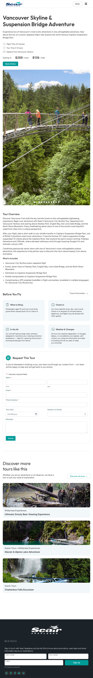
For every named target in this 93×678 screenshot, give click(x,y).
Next (87, 138)
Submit (10, 438)
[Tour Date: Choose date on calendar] (36, 414)
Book (77, 4)
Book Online (10, 64)
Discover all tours (77, 476)
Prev (5, 138)
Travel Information (77, 293)
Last (48, 386)
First (7, 386)
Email (7, 661)
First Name (10, 655)
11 (58, 202)
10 (56, 202)
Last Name (53, 655)
